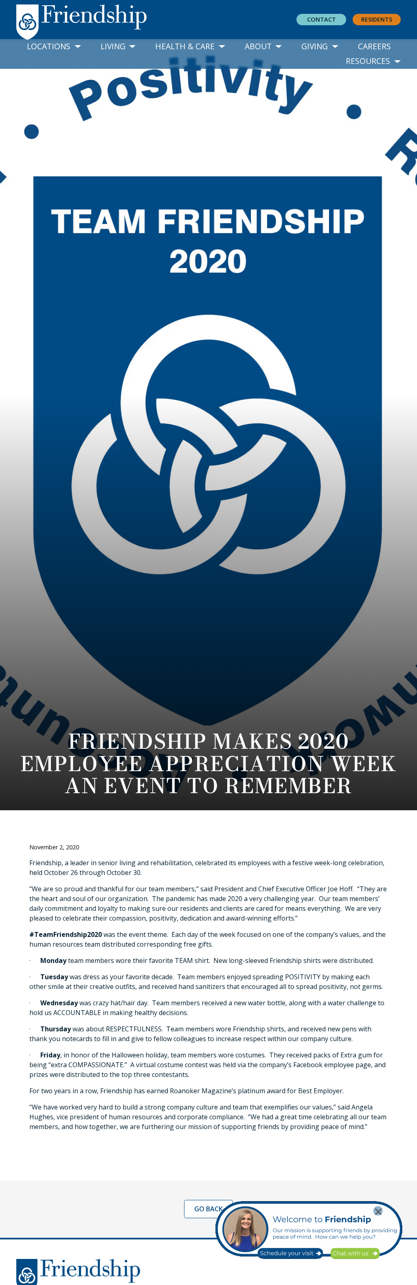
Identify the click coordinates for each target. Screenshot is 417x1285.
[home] (88, 20)
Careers (374, 46)
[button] (54, 46)
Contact (321, 19)
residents (376, 19)
